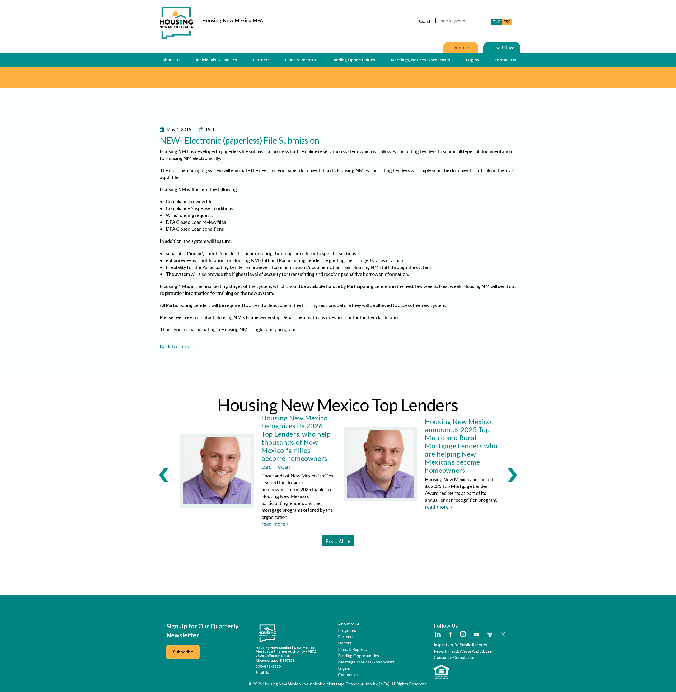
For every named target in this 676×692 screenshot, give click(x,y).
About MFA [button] (349, 624)
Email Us (262, 672)
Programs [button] (347, 630)
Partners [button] (261, 59)
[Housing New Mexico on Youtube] (476, 635)
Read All (335, 541)
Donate (460, 47)
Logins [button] (472, 59)
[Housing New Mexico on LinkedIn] (437, 635)
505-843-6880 (268, 666)
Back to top (173, 346)
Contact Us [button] (505, 59)
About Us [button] (171, 59)
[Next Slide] (512, 475)
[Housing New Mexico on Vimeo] (490, 635)
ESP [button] (507, 21)
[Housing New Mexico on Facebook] (450, 635)
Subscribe (183, 652)
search (425, 21)
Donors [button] (344, 643)
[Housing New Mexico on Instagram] (463, 634)
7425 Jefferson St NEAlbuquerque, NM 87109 (275, 657)
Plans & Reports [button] (300, 59)
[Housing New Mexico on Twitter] (503, 635)
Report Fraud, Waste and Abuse (463, 651)
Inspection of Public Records (460, 644)
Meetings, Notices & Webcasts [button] (420, 59)
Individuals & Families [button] (216, 59)
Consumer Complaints (454, 657)
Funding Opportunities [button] (353, 59)
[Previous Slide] (164, 475)
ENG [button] (496, 21)
